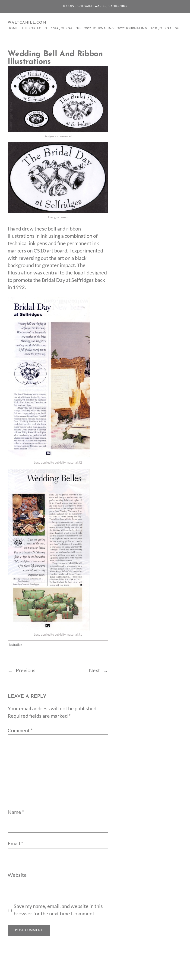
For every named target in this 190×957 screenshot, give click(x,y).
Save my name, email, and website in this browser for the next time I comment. (58, 910)
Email (15, 843)
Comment (20, 730)
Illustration (15, 644)
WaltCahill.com (27, 23)
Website (17, 875)
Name (16, 812)
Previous (25, 670)
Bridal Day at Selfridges (68, 280)
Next (94, 670)
